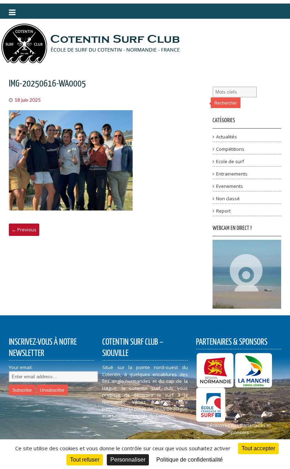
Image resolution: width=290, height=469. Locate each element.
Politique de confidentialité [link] (189, 460)
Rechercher (225, 103)
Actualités (226, 136)
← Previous (24, 229)
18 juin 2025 (27, 100)
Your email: (21, 367)
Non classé (228, 198)
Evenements (229, 186)
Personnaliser (127, 460)
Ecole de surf (230, 161)
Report (223, 211)
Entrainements (232, 174)
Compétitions (230, 149)
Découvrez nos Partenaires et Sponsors (239, 428)
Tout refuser (84, 460)
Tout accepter (258, 448)
